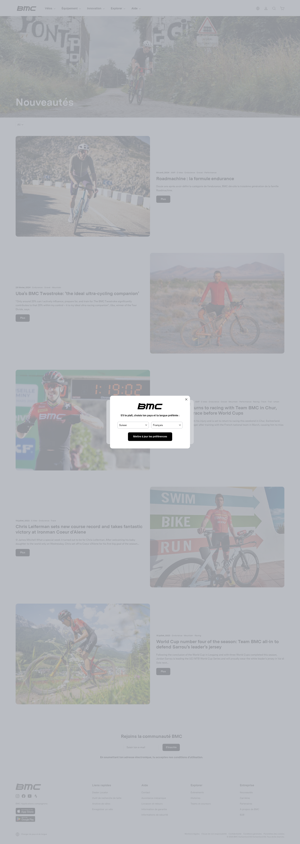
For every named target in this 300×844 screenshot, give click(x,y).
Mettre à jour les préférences (150, 436)
